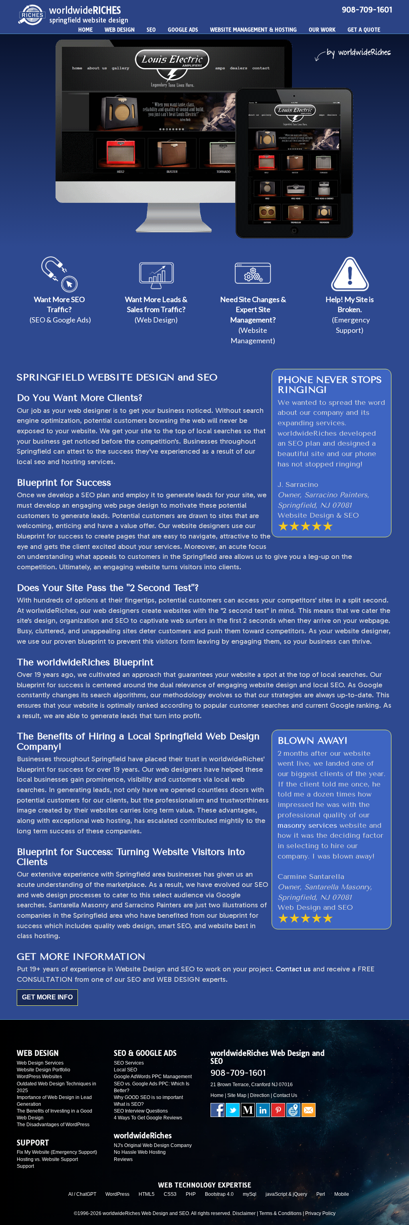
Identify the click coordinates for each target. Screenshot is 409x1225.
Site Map (236, 1095)
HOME (85, 29)
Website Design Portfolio (43, 1070)
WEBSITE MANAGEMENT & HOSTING (253, 29)
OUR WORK (322, 29)
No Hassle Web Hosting (140, 1152)
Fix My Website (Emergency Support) (57, 1152)
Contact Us (285, 1095)
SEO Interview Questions (141, 1111)
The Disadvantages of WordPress (53, 1124)
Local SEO (125, 1070)
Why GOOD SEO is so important (148, 1097)
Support (25, 1166)
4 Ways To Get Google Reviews (148, 1118)
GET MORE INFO (47, 997)
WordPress (117, 1194)
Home (217, 1095)
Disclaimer (244, 1213)
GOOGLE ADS (183, 29)
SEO (151, 29)
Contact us (293, 969)
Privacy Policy (320, 1213)
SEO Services (129, 1063)
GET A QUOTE (363, 29)
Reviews (123, 1159)
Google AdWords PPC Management (153, 1076)
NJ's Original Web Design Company (153, 1145)
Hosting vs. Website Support (47, 1159)
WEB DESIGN (120, 29)
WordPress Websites (39, 1076)
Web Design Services (40, 1063)
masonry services (307, 825)
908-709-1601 (367, 9)
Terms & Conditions (280, 1213)
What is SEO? (129, 1104)
